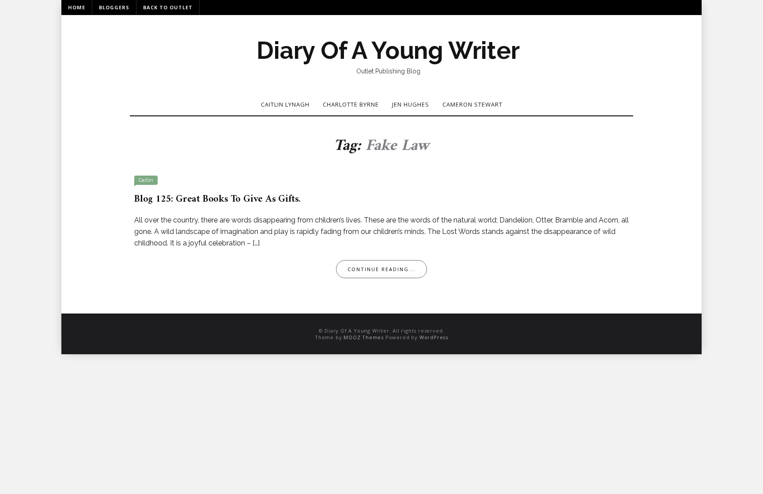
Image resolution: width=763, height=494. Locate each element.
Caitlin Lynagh (285, 104)
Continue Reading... (381, 269)
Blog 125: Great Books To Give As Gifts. (217, 199)
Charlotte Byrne (351, 104)
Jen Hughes (410, 104)
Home (76, 7)
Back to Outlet (168, 7)
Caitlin (146, 180)
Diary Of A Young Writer (388, 50)
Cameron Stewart (472, 104)
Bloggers (114, 7)
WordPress (433, 337)
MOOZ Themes (364, 337)
